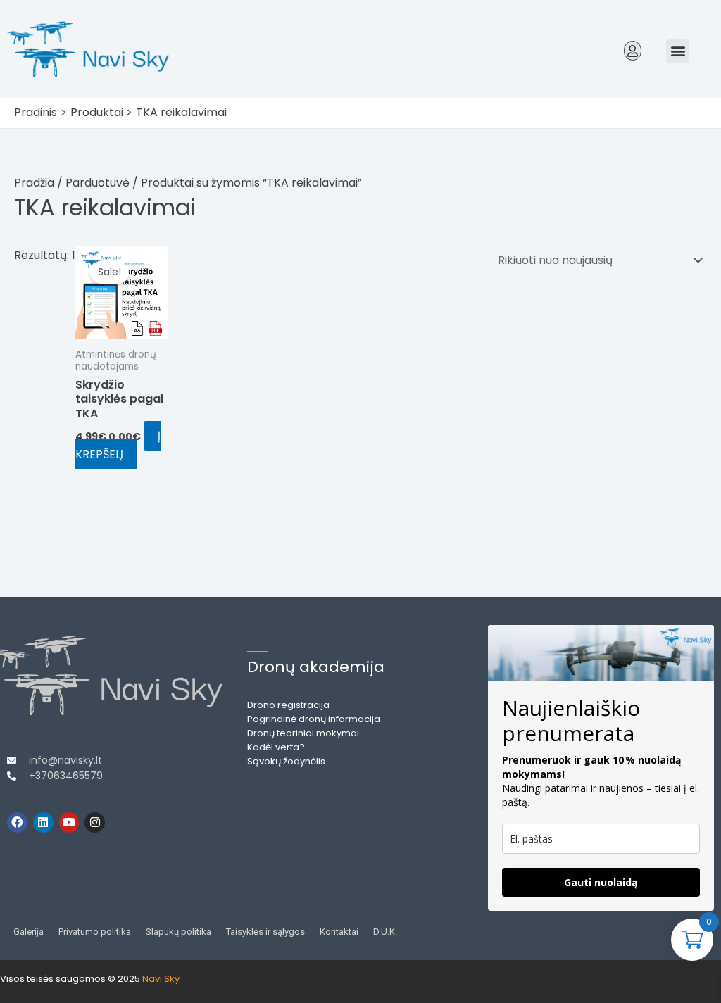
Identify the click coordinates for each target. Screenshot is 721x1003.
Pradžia (34, 183)
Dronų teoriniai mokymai (303, 733)
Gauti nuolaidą (600, 882)
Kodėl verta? (276, 747)
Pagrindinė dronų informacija (313, 719)
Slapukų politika (178, 931)
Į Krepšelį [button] (118, 445)
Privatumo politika (94, 931)
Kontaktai (339, 931)
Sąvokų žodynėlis (286, 761)
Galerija (28, 931)
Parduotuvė (97, 183)
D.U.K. (385, 931)
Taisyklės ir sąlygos (265, 931)
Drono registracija (288, 705)
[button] (633, 51)
